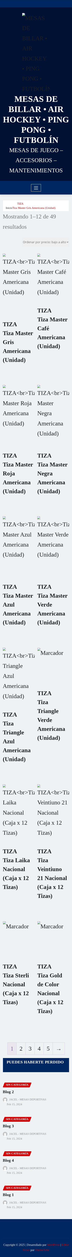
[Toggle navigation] (36, 188)
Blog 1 (8, 1194)
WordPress (53, 1244)
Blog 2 (8, 1091)
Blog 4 (8, 1160)
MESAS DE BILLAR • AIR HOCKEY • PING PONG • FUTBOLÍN (36, 119)
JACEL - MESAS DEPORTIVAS (27, 1099)
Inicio (9, 207)
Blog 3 (8, 1126)
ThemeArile (42, 1250)
